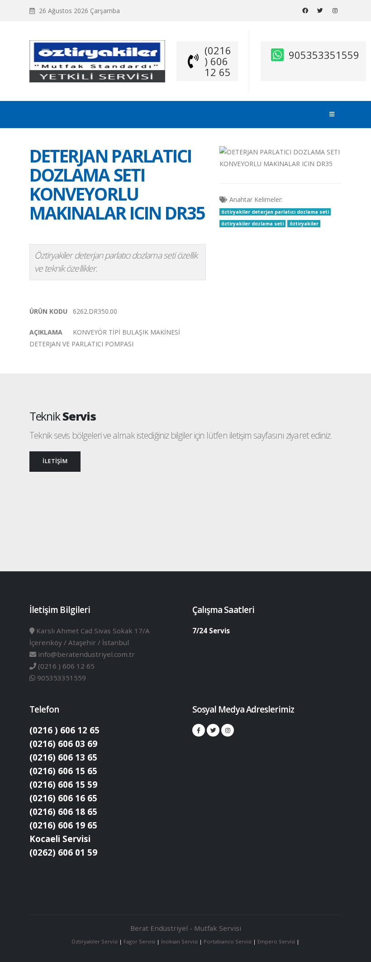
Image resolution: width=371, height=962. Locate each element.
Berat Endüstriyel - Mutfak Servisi (185, 928)
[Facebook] (305, 10)
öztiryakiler (304, 223)
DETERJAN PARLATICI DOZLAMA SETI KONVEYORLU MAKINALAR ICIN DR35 (117, 184)
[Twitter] (320, 10)
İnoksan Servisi (179, 941)
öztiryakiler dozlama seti (252, 223)
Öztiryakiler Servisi (95, 941)
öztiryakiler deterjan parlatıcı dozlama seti (275, 212)
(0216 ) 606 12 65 (218, 61)
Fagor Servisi (140, 941)
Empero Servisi (276, 941)
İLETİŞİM (55, 461)
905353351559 (324, 55)
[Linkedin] (334, 10)
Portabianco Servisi (228, 941)
